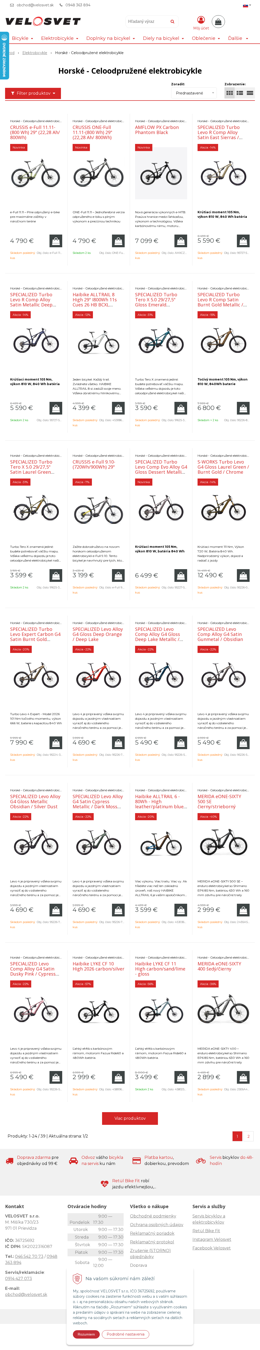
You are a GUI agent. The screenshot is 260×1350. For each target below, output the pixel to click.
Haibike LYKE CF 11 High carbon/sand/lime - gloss (160, 969)
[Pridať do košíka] (56, 241)
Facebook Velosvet (211, 1248)
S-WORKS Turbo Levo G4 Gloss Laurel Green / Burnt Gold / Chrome (223, 467)
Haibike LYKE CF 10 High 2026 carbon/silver (98, 966)
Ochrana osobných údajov (156, 1224)
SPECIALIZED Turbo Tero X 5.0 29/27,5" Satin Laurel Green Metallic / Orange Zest (34, 469)
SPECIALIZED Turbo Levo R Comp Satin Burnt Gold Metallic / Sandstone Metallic (220, 302)
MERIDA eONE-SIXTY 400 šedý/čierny (219, 966)
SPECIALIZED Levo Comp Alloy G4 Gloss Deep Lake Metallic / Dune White (157, 636)
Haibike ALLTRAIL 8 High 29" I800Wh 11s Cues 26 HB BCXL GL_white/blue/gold (95, 302)
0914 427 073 (18, 1278)
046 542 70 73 (29, 1256)
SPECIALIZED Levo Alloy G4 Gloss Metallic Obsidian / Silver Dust (35, 801)
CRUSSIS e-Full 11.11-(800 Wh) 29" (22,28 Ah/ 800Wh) (35, 132)
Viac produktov (130, 1118)
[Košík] (218, 21)
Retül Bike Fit (206, 1230)
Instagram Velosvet (211, 1239)
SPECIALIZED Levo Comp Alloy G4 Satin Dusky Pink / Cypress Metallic (33, 971)
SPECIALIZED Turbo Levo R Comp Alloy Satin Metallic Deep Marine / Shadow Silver (35, 302)
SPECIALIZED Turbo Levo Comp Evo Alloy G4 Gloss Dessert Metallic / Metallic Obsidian (161, 469)
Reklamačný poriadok (152, 1233)
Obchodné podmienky (153, 1216)
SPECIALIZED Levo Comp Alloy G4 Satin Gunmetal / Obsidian (220, 634)
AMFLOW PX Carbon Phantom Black (157, 129)
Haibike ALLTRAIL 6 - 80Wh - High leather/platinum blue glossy (159, 804)
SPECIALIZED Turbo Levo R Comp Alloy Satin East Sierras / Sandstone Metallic (219, 134)
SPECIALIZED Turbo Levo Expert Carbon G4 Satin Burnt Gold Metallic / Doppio (35, 636)
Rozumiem (86, 1334)
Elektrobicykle (34, 53)
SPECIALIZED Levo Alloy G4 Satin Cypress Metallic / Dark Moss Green (98, 804)
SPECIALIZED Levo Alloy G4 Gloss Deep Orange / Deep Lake (98, 634)
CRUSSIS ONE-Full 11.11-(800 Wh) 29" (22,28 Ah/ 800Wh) (92, 132)
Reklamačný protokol (152, 1242)
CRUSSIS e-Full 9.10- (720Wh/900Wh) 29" (94, 464)
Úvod (9, 53)
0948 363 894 (78, 5)
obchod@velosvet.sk (35, 5)
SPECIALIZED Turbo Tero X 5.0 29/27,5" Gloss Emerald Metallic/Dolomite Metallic (156, 304)
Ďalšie (235, 38)
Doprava (138, 1265)
